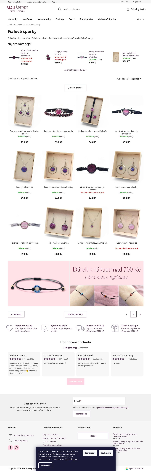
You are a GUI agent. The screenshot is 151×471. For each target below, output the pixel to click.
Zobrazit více (75, 381)
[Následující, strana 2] (133, 314)
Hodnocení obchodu (75, 342)
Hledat (93, 436)
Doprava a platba (14, 2)
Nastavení (45, 465)
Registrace (137, 2)
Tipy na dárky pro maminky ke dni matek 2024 (126, 450)
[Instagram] (16, 447)
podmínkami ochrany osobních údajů (112, 407)
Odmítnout (90, 453)
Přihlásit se (81, 413)
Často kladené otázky (52, 445)
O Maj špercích (49, 441)
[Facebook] (10, 447)
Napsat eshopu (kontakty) (37, 2)
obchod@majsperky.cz (24, 435)
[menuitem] (12, 19)
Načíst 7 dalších (75, 314)
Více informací (71, 459)
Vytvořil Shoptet (136, 468)
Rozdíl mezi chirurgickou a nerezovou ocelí (125, 435)
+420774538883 (21, 440)
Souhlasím (106, 453)
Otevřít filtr (75, 87)
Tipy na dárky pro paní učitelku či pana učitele (128, 442)
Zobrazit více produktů (74, 70)
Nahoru (17, 314)
